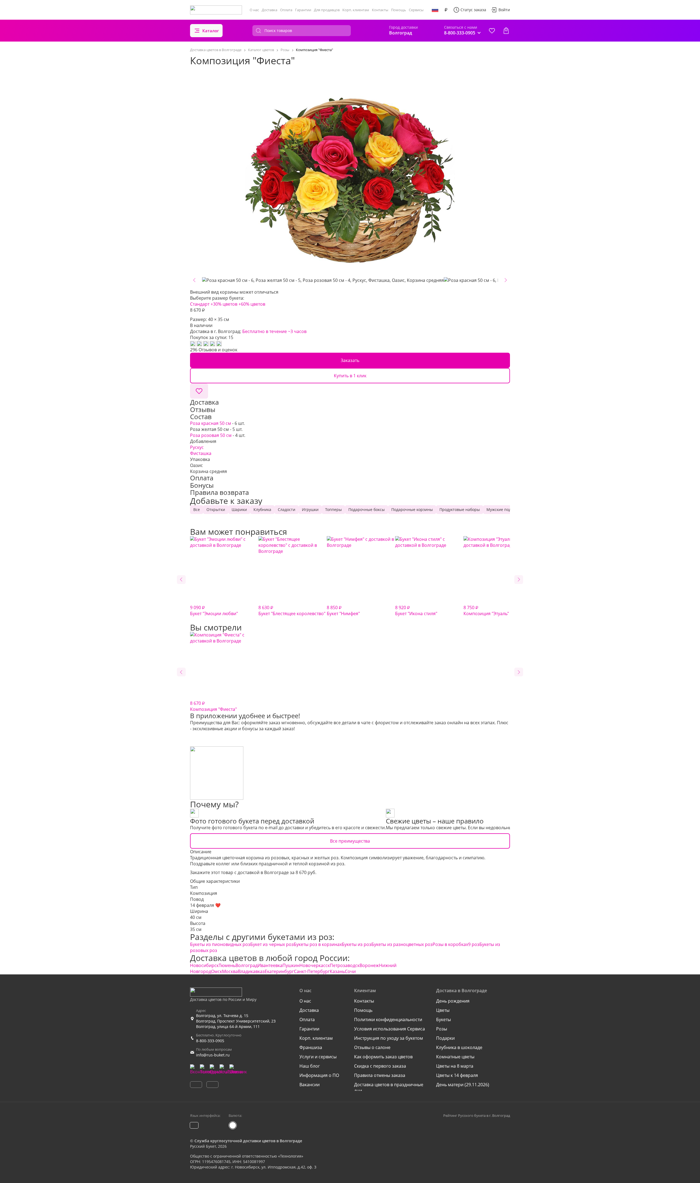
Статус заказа (473, 9)
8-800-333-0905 (210, 1040)
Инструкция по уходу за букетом (388, 1038)
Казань (337, 971)
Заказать (350, 360)
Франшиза (310, 1047)
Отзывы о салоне (372, 1047)
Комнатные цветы (455, 1057)
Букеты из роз (356, 944)
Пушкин (290, 965)
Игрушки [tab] (310, 509)
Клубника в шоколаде (459, 1047)
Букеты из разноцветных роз (402, 944)
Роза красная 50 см (210, 423)
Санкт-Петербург (312, 971)
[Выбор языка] (435, 10)
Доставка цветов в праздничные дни (388, 1088)
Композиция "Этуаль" (486, 610)
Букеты (443, 1019)
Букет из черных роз (272, 944)
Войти (504, 9)
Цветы (443, 1010)
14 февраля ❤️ (205, 905)
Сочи (350, 971)
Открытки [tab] (215, 509)
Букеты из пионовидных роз (220, 944)
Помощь (398, 9)
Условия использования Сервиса (389, 1029)
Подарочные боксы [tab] (366, 509)
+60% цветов (251, 304)
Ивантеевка (270, 965)
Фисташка (200, 453)
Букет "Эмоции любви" (214, 610)
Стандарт (199, 304)
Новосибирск (204, 965)
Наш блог (309, 1066)
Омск (216, 971)
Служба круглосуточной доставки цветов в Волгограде (248, 1140)
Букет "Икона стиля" (416, 610)
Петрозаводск (345, 965)
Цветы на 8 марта (454, 1066)
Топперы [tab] (333, 509)
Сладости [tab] (286, 509)
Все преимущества (350, 841)
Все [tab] (196, 509)
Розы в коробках (450, 944)
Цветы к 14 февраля (457, 1075)
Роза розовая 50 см (211, 435)
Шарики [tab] (239, 509)
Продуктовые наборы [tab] (459, 509)
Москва (230, 971)
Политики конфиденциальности (388, 1019)
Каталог (210, 30)
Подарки (445, 1038)
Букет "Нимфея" (343, 610)
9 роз (473, 944)
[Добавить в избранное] (199, 391)
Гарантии (303, 9)
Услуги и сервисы (318, 1057)
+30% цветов (224, 304)
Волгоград (246, 965)
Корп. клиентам (355, 9)
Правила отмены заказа (379, 1075)
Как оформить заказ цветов (383, 1057)
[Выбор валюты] (446, 10)
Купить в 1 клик (350, 376)
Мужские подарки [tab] (503, 509)
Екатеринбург (279, 971)
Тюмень (227, 965)
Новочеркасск (314, 965)
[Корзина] (506, 30)
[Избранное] (492, 30)
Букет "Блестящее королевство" (291, 610)
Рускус (197, 447)
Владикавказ (251, 971)
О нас (254, 9)
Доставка (269, 9)
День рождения (452, 1001)
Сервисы (416, 9)
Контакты (380, 9)
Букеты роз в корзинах (318, 944)
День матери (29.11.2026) (462, 1085)
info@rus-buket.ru (213, 1055)
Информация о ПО (319, 1075)
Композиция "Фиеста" (213, 706)
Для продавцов (327, 9)
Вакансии (309, 1085)
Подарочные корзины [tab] (412, 509)
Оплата (286, 9)
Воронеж (369, 965)
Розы (441, 1029)
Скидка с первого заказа (380, 1066)
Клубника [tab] (262, 509)
